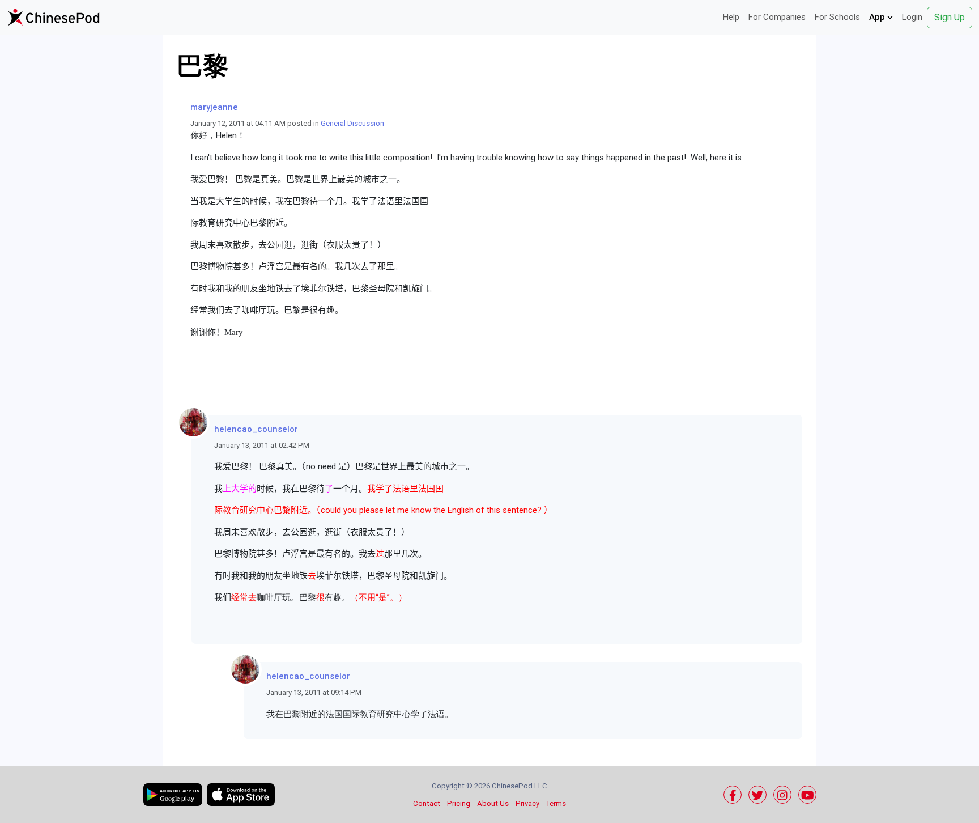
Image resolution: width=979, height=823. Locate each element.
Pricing (458, 803)
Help (731, 17)
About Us (493, 803)
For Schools (837, 17)
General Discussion (352, 123)
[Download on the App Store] (241, 794)
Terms (556, 803)
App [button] (878, 17)
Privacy (527, 803)
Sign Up (949, 17)
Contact (426, 803)
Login (912, 17)
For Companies (777, 17)
